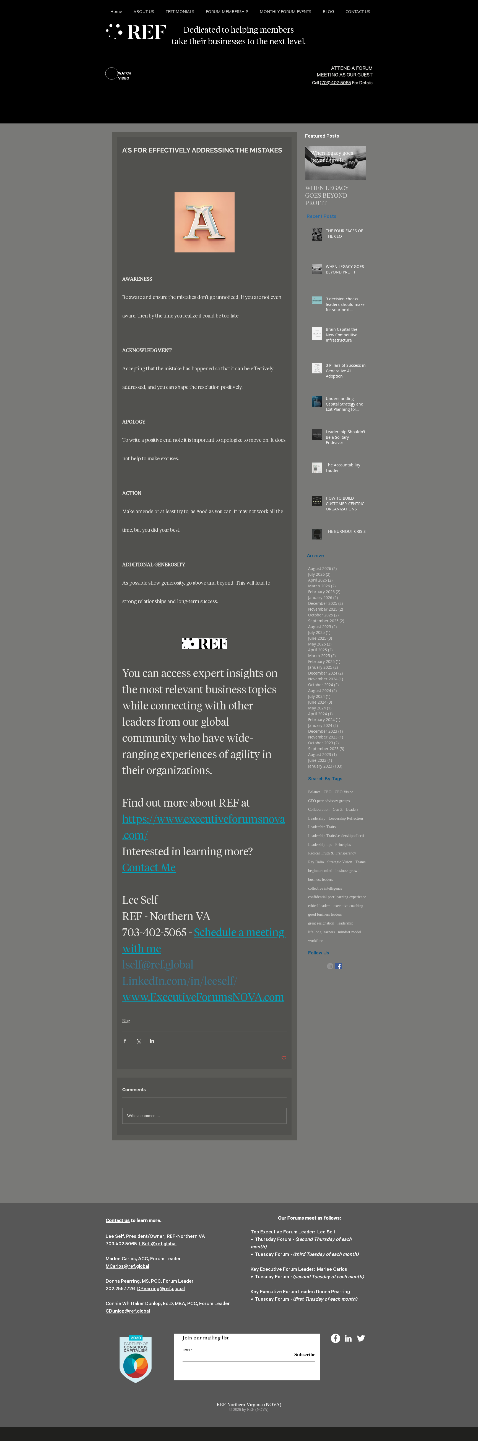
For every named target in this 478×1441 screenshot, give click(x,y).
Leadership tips (320, 845)
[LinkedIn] (330, 966)
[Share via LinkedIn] (152, 1041)
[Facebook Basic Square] (338, 966)
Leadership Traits (322, 827)
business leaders (320, 879)
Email (186, 1349)
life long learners (321, 932)
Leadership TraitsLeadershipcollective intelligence (338, 836)
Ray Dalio (316, 862)
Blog (126, 1021)
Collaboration (318, 809)
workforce (316, 941)
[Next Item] (357, 163)
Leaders (352, 809)
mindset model (349, 932)
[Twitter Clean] (361, 1338)
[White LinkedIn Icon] (348, 1338)
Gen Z (338, 809)
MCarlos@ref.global (127, 1267)
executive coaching (348, 906)
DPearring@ (150, 1289)
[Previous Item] (313, 163)
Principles (343, 845)
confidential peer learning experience (337, 897)
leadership (345, 923)
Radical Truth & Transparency (332, 853)
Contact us (118, 1221)
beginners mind (320, 871)
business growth (348, 871)
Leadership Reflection (346, 818)
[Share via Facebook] (125, 1041)
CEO (327, 792)
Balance (314, 792)
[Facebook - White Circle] (335, 1338)
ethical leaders (319, 906)
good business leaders (325, 914)
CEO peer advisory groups (329, 801)
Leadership (316, 818)
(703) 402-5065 (335, 83)
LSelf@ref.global (157, 1244)
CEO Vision (344, 792)
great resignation (321, 923)
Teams (360, 862)
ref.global (174, 1289)
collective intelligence (325, 888)
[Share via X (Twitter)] (138, 1041)
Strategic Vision (339, 862)
